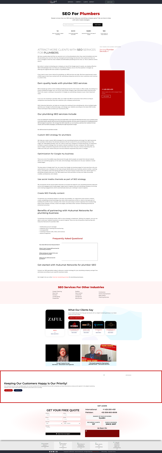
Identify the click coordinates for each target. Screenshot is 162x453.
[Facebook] (49, 451)
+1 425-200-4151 (109, 409)
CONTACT (91, 1)
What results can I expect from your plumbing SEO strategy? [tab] (48, 253)
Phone (47, 417)
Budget (65, 421)
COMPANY (78, 1)
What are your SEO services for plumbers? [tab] (47, 258)
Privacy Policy (95, 451)
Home (101, 46)
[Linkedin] (57, 451)
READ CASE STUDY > (55, 333)
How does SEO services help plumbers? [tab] (49, 244)
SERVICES (70, 1)
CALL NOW (106, 96)
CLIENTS (85, 1)
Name (64, 413)
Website (47, 413)
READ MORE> (74, 332)
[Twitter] (51, 451)
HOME (108, 46)
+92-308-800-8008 (109, 412)
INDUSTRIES (105, 46)
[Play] (63, 353)
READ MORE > (86, 332)
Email (64, 417)
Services (47, 421)
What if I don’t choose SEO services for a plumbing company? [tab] (49, 249)
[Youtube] (53, 451)
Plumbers (112, 46)
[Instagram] (55, 451)
